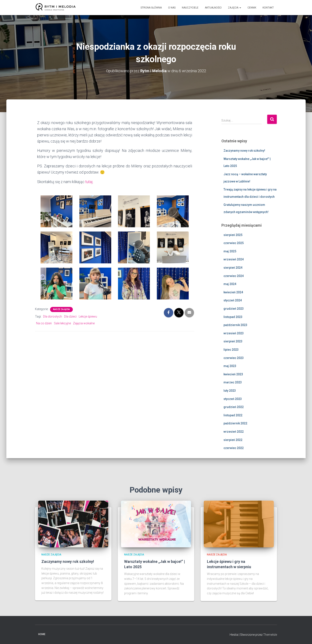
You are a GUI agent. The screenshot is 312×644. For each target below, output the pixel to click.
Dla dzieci (70, 316)
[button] (240, 7)
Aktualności (213, 7)
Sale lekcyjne (62, 323)
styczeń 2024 (232, 300)
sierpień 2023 (232, 341)
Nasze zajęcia (61, 309)
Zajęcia (233, 7)
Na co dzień (44, 323)
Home (41, 634)
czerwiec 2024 (233, 276)
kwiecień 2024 (233, 292)
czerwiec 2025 (233, 243)
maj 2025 (229, 251)
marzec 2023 (232, 382)
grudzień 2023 (233, 308)
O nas (172, 7)
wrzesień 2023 (233, 333)
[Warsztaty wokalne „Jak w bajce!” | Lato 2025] (156, 523)
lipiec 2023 (231, 349)
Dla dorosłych (52, 316)
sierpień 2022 (232, 440)
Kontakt (268, 7)
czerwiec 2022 (233, 448)
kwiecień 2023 (233, 374)
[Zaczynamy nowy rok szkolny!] (73, 523)
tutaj (89, 181)
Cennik (251, 7)
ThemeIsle (270, 634)
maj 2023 (229, 366)
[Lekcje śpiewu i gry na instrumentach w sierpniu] (239, 523)
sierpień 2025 (232, 235)
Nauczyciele (190, 7)
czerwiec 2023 (233, 358)
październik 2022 (235, 423)
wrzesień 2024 (233, 259)
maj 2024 (229, 284)
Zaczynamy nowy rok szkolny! (244, 150)
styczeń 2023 (232, 399)
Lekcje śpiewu (88, 316)
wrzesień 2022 (233, 431)
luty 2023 (229, 390)
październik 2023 (235, 325)
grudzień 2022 (233, 407)
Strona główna (151, 7)
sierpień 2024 (232, 267)
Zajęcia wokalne (84, 323)
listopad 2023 (232, 317)
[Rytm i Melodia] (56, 7)
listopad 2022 (232, 415)
